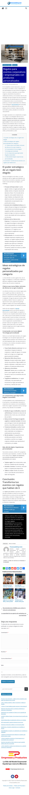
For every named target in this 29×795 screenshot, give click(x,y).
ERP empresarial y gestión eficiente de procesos (12, 722)
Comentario (4, 632)
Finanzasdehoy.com (14, 84)
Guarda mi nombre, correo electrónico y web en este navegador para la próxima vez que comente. (14, 676)
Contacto (18, 787)
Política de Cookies (8, 785)
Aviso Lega (11, 787)
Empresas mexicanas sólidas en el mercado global (12, 724)
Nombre (4, 652)
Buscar (26, 689)
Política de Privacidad (19, 785)
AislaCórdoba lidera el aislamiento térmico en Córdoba (13, 720)
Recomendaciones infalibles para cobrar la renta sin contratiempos (14, 609)
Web (2, 665)
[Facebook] (12, 776)
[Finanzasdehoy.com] (6, 547)
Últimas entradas (12, 543)
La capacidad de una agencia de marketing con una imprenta (13, 614)
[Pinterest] (16, 776)
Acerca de (5, 543)
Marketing (15, 65)
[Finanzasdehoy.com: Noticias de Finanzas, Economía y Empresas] (3, 8)
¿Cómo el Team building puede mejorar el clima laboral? (14, 706)
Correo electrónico (6, 658)
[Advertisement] (14, 29)
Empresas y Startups (7, 65)
